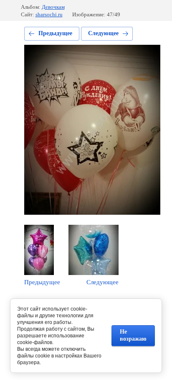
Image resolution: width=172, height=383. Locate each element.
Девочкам (53, 7)
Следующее (103, 33)
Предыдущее (55, 33)
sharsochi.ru (49, 14)
